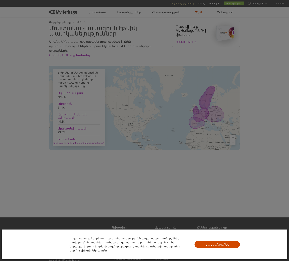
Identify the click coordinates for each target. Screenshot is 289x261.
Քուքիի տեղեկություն (91, 250)
